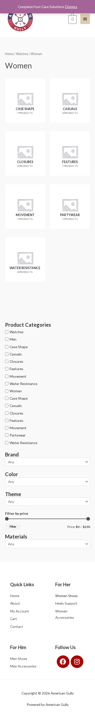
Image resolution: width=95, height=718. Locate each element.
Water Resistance (23, 383)
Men (13, 339)
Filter (13, 526)
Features (16, 369)
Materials (16, 536)
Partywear (18, 435)
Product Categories (28, 325)
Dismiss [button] (71, 7)
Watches (17, 332)
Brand (12, 454)
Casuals (16, 354)
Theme (13, 494)
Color (11, 474)
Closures (16, 361)
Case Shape (19, 347)
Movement (18, 376)
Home (9, 54)
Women (16, 391)
